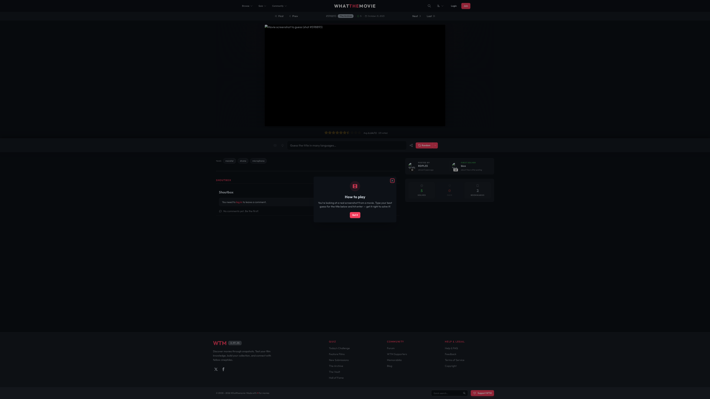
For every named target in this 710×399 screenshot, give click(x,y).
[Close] (392, 181)
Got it (355, 215)
